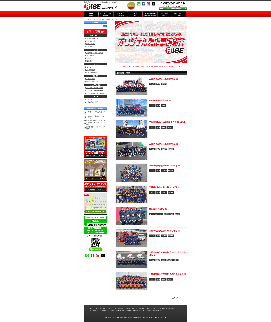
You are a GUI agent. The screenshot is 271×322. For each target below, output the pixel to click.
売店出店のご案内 (92, 102)
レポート (95, 50)
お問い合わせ (157, 310)
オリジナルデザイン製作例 (95, 93)
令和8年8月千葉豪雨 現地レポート (96, 113)
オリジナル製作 (95, 85)
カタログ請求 (119, 308)
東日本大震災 (90, 70)
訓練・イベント (95, 35)
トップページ (87, 19)
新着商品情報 (90, 79)
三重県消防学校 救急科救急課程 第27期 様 (167, 122)
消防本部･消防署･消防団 (94, 53)
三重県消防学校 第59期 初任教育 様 (164, 166)
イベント (89, 46)
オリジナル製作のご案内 (94, 88)
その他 (178, 66)
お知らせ (95, 96)
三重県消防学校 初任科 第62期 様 (163, 79)
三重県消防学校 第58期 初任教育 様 (164, 187)
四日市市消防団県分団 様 (160, 100)
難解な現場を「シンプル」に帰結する (96, 128)
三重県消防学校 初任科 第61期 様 (163, 144)
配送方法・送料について (133, 310)
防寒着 (177, 214)
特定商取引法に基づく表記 (169, 308)
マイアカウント (94, 310)
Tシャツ (152, 84)
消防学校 (136, 66)
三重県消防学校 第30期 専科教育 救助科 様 (167, 274)
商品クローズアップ (93, 81)
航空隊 (153, 66)
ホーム (92, 308)
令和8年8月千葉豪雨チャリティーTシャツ (96, 117)
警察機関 (89, 61)
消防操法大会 (90, 41)
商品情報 (95, 76)
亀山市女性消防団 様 (158, 209)
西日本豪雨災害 (91, 72)
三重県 (158, 84)
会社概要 (141, 308)
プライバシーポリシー (153, 308)
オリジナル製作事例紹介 (94, 90)
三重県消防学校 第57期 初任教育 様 (164, 231)
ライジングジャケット (156, 214)
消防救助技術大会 (92, 38)
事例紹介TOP (126, 66)
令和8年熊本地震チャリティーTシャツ (96, 123)
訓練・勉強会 (90, 44)
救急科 (163, 127)
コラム (95, 64)
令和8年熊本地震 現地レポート (95, 120)
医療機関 (160, 66)
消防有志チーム (169, 66)
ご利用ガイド (105, 310)
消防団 (148, 66)
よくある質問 (147, 310)
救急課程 (169, 260)
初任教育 (164, 149)
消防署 (142, 66)
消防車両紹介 (90, 55)
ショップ (110, 308)
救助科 (163, 279)
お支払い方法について (117, 310)
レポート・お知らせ (98, 19)
